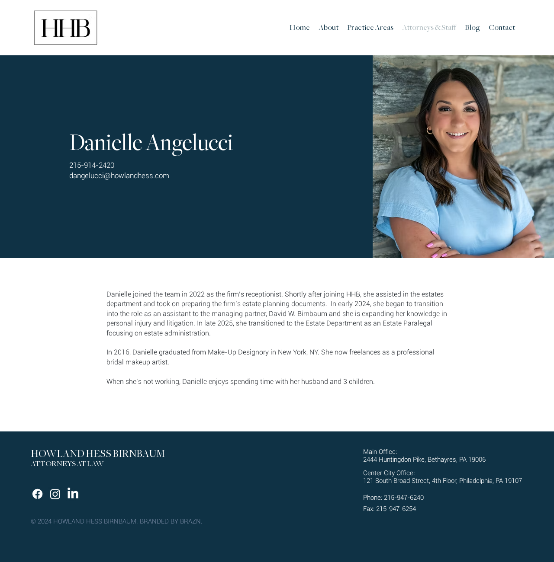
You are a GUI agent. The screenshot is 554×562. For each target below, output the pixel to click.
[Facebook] (37, 494)
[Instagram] (55, 494)
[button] (370, 28)
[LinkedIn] (73, 494)
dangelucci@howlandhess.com (119, 175)
